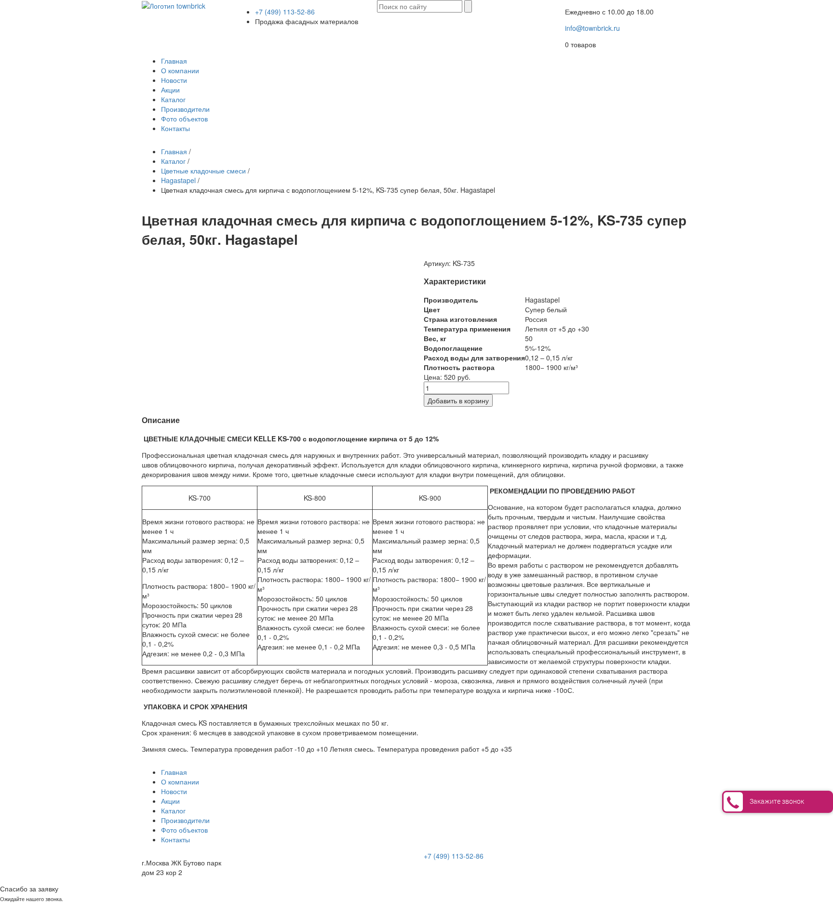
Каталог (173, 99)
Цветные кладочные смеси (203, 170)
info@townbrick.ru (592, 28)
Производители (185, 109)
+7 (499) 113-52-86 (285, 11)
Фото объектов (184, 118)
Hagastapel (178, 180)
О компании (180, 70)
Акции (170, 89)
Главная (174, 61)
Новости (174, 80)
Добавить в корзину (458, 400)
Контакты (175, 128)
